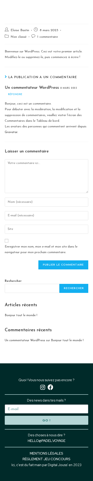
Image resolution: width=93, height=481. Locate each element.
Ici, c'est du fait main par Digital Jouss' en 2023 (46, 465)
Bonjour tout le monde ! (21, 315)
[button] (84, 9)
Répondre (15, 94)
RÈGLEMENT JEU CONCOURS (46, 459)
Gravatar (11, 132)
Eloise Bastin (20, 30)
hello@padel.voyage (46, 441)
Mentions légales (46, 453)
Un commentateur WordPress (32, 88)
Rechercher (13, 281)
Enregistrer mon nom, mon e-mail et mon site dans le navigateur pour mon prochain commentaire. (41, 249)
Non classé (19, 37)
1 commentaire (47, 37)
